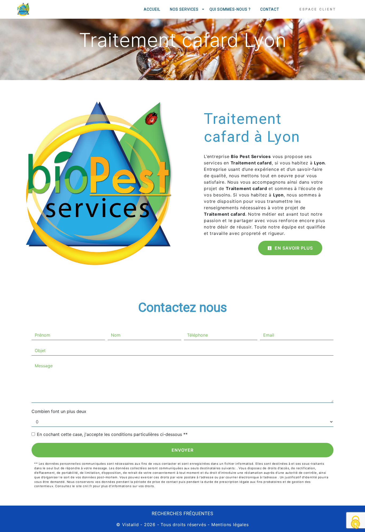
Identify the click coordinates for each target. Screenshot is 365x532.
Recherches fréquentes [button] (182, 513)
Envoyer (182, 450)
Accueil (152, 9)
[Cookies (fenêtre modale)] (355, 523)
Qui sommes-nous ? (230, 9)
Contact (269, 9)
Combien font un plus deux (59, 411)
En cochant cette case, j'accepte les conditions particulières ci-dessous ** (112, 434)
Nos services (184, 9)
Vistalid (130, 524)
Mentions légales (229, 524)
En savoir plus (293, 248)
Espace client (318, 9)
